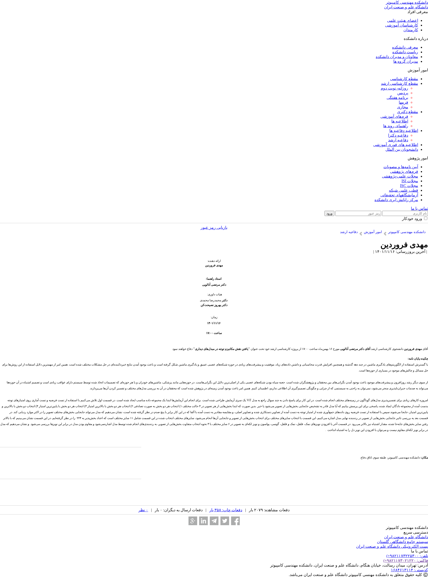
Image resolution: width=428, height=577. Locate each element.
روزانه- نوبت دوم (394, 88)
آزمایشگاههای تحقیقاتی (399, 195)
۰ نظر (143, 510)
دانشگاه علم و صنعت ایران (406, 537)
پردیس (402, 93)
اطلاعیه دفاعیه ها (403, 130)
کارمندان (410, 30)
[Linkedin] (203, 520)
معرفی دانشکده (405, 47)
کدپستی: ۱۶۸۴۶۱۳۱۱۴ (409, 570)
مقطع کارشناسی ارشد (399, 83)
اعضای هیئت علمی (402, 20)
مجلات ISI (409, 181)
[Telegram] (214, 520)
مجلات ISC (409, 185)
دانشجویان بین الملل (401, 149)
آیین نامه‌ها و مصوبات (400, 167)
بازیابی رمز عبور (214, 227)
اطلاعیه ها (399, 121)
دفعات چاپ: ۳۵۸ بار (225, 510)
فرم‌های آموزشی (394, 116)
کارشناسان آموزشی (401, 25)
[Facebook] (235, 520)
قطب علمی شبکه (403, 190)
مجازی (402, 107)
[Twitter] (224, 520)
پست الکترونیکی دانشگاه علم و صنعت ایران (392, 546)
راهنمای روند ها (395, 126)
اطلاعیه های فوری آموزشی (395, 145)
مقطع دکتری (407, 112)
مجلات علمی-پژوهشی (400, 176)
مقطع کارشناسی (404, 79)
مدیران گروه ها (405, 61)
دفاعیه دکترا (398, 135)
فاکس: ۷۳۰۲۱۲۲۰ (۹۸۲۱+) (405, 560)
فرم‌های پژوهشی (404, 171)
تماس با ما (419, 208)
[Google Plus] (192, 520)
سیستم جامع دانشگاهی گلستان (402, 542)
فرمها (403, 102)
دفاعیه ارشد (398, 140)
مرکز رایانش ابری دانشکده (396, 200)
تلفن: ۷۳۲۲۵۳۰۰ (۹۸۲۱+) (407, 556)
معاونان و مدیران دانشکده (397, 57)
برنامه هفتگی (397, 97)
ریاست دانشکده (405, 52)
